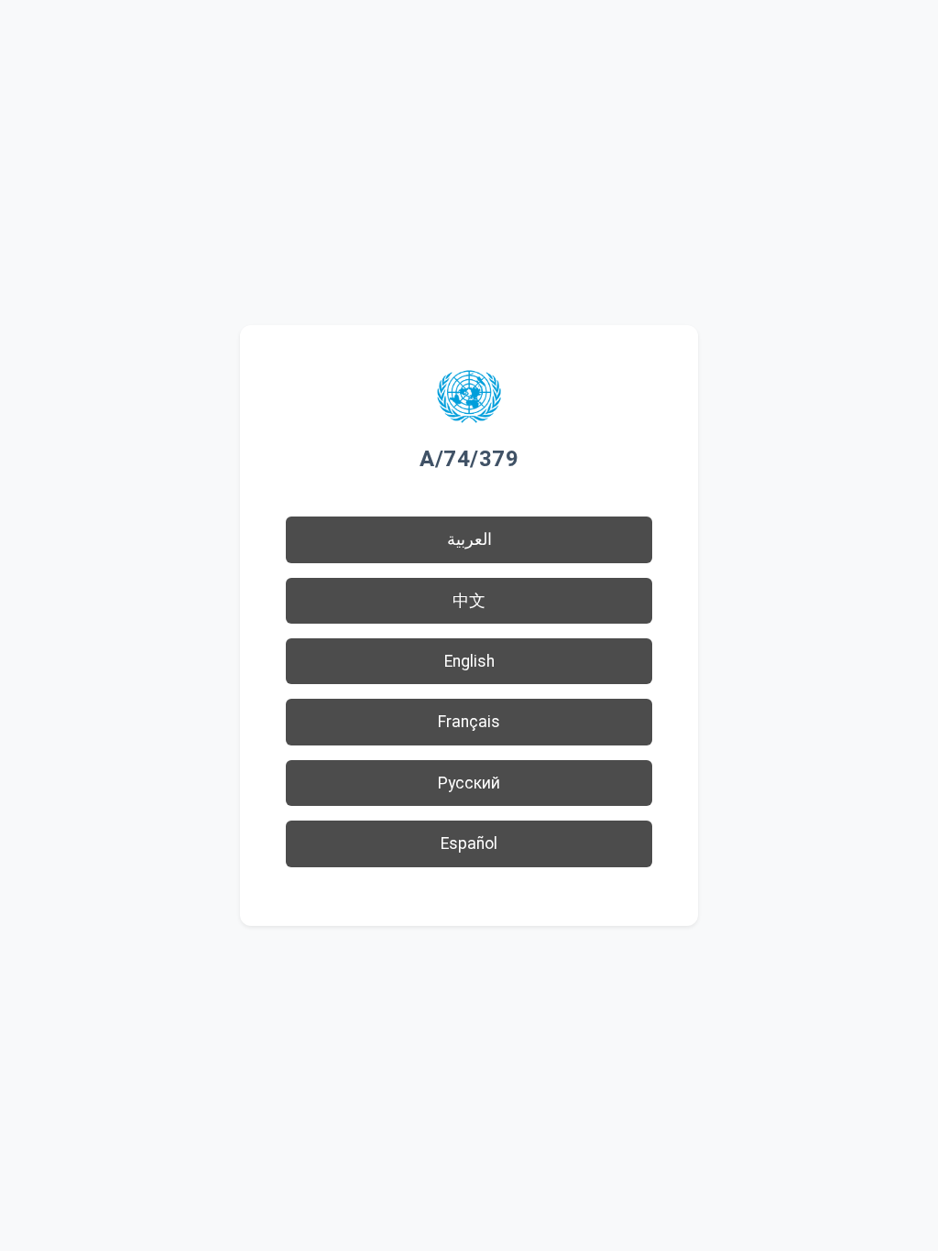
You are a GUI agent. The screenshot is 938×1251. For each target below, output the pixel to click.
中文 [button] (469, 601)
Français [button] (469, 722)
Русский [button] (469, 783)
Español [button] (469, 843)
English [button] (469, 661)
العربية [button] (469, 539)
